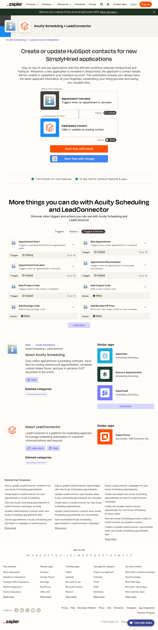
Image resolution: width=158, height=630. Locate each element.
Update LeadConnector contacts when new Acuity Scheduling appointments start (27, 513)
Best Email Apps (133, 577)
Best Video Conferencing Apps (140, 572)
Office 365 (45, 592)
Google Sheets (47, 577)
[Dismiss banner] (154, 12)
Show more (8, 596)
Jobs (109, 608)
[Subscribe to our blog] (38, 610)
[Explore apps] (108, 4)
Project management (104, 572)
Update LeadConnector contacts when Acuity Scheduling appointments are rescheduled (78, 513)
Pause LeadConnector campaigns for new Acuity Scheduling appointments (126, 487)
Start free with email (79, 148)
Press (101, 608)
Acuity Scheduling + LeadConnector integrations (32, 40)
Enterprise (119, 608)
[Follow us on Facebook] (16, 610)
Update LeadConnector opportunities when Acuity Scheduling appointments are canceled (78, 496)
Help (33, 379)
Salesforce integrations (14, 577)
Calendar (98, 577)
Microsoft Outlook (74, 587)
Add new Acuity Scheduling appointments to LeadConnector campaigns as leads (27, 504)
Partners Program (146, 613)
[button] (79, 158)
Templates (131, 608)
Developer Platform (86, 608)
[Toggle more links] (29, 528)
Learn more (37, 448)
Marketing (98, 592)
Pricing (64, 608)
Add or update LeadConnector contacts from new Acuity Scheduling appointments (27, 487)
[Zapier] (14, 4)
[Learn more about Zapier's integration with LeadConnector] (12, 430)
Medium (69, 592)
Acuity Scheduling (45, 344)
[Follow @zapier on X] (27, 610)
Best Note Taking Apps (136, 587)
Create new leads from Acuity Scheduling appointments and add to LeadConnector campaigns (126, 498)
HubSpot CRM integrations (16, 582)
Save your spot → (109, 12)
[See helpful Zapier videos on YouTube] (33, 610)
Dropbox (44, 572)
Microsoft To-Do (73, 582)
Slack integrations (11, 572)
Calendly (69, 577)
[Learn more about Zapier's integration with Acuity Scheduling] (12, 349)
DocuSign (45, 582)
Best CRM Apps (133, 582)
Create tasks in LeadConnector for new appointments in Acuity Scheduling (25, 496)
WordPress (45, 587)
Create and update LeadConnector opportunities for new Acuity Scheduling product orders (125, 510)
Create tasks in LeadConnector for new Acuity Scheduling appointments (78, 504)
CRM (96, 587)
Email (96, 582)
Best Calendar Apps (135, 592)
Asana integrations (12, 592)
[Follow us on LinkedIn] (22, 610)
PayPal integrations (12, 587)
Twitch (68, 572)
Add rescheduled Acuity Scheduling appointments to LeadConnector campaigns (77, 521)
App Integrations (147, 608)
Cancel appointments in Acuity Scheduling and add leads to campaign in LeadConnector (28, 521)
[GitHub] (101, 4)
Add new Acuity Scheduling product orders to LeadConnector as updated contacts (128, 520)
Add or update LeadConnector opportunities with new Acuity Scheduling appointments (77, 487)
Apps (28, 344)
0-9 (28, 555)
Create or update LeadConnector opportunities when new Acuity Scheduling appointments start (129, 531)
